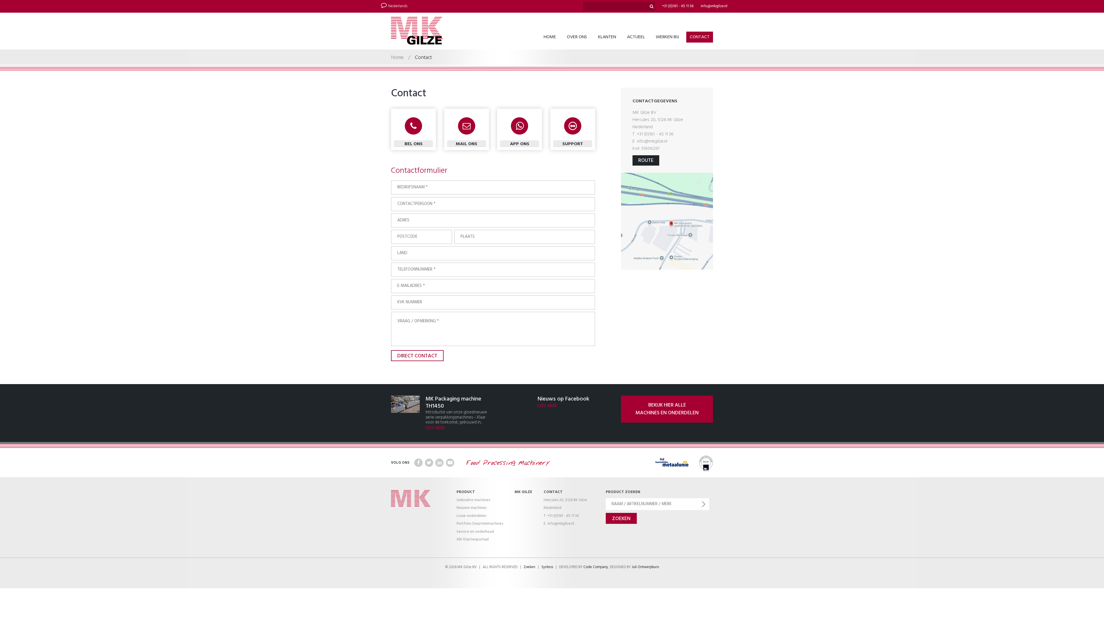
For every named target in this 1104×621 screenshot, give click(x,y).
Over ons (577, 37)
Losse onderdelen (471, 516)
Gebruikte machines (473, 500)
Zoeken (529, 567)
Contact (700, 37)
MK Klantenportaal (473, 539)
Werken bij (667, 37)
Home (550, 37)
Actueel (636, 37)
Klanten (607, 37)
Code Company (595, 567)
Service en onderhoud (475, 532)
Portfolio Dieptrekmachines (480, 524)
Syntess (547, 567)
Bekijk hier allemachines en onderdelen (667, 409)
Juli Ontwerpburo (645, 567)
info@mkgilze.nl (714, 6)
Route (645, 160)
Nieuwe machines (471, 508)
